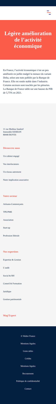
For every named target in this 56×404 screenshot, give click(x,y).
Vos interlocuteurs (11, 164)
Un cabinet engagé (11, 156)
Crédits (28, 359)
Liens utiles (28, 351)
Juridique (7, 291)
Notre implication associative (16, 180)
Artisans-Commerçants (13, 204)
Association (8, 220)
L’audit (6, 268)
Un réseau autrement (12, 172)
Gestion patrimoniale (12, 299)
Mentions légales (28, 344)
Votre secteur (10, 196)
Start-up (6, 228)
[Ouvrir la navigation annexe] (5, 3)
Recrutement (28, 374)
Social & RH (8, 276)
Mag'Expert (9, 315)
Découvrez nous (11, 148)
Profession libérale (11, 236)
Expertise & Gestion (12, 260)
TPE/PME (7, 212)
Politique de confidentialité (28, 381)
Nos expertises (10, 251)
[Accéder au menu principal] (49, 12)
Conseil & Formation (12, 284)
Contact (28, 389)
